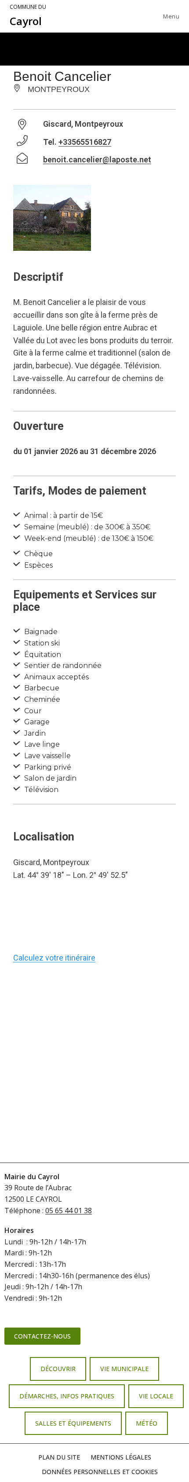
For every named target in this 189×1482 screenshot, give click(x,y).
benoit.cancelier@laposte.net (97, 159)
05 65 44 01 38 (68, 1210)
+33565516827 (84, 142)
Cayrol (28, 16)
